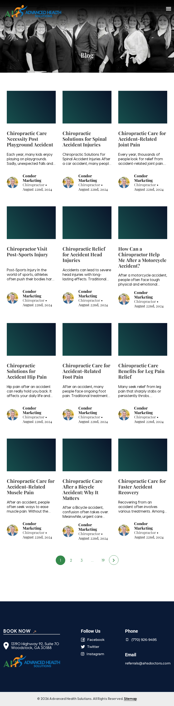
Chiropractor (33, 184)
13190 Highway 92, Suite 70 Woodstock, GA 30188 (35, 646)
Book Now (17, 631)
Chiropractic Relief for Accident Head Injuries (84, 254)
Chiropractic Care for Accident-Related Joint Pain (142, 139)
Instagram (95, 654)
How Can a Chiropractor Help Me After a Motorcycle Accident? (142, 257)
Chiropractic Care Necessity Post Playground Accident (30, 139)
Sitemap (130, 699)
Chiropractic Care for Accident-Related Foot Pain (86, 371)
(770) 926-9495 (144, 639)
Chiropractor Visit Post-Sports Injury (27, 251)
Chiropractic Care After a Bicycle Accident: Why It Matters (83, 489)
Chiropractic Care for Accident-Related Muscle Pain (31, 486)
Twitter (93, 646)
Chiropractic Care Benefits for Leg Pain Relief (141, 371)
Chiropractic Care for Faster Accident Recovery (142, 486)
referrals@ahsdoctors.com (148, 663)
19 (103, 560)
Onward (113, 560)
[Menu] (168, 8)
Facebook (95, 639)
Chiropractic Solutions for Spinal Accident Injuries (85, 139)
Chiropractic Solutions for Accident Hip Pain (27, 371)
